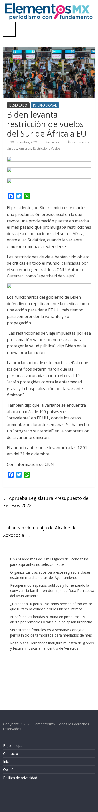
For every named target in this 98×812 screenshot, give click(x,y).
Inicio (7, 761)
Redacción (53, 142)
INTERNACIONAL (45, 105)
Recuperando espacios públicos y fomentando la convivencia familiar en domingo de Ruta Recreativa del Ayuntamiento (52, 590)
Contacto (10, 753)
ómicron (25, 148)
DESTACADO (18, 105)
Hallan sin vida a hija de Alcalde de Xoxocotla (40, 531)
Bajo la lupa (12, 745)
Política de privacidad (20, 777)
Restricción (41, 148)
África (71, 142)
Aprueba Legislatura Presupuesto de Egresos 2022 (45, 501)
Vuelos (55, 148)
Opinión (9, 769)
